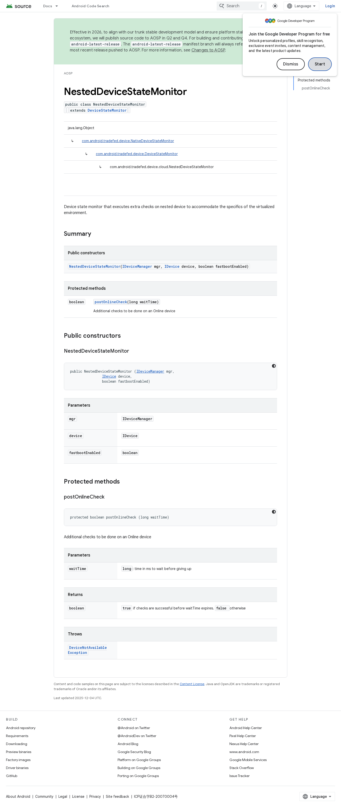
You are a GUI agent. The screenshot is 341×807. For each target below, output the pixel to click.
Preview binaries (18, 752)
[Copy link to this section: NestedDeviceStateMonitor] (134, 351)
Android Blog (128, 744)
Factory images (18, 760)
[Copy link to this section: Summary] (96, 234)
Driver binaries (17, 768)
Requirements (17, 736)
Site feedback (117, 797)
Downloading (16, 744)
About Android (18, 797)
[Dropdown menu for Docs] (59, 6)
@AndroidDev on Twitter (137, 736)
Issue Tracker (239, 776)
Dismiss (290, 64)
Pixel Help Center (242, 736)
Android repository (20, 728)
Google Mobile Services (248, 760)
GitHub (11, 776)
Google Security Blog (134, 752)
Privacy (95, 797)
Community (44, 797)
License (78, 797)
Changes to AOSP (208, 50)
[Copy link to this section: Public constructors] (126, 336)
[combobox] (242, 5)
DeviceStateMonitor (107, 110)
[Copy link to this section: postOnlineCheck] (109, 497)
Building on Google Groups (139, 768)
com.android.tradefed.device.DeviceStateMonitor (137, 154)
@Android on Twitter (134, 728)
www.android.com (244, 752)
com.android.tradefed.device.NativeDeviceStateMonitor (128, 141)
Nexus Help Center (244, 744)
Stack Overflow (241, 768)
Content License (192, 684)
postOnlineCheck (111, 301)
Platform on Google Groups (139, 760)
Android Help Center (245, 728)
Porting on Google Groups (138, 776)
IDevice (172, 266)
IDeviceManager (137, 266)
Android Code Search (90, 6)
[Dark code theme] (274, 366)
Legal (62, 797)
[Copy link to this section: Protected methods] (125, 482)
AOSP (68, 73)
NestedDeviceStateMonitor (94, 266)
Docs (47, 6)
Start (320, 64)
